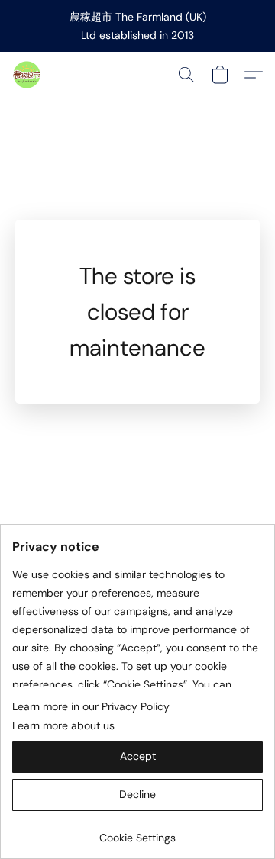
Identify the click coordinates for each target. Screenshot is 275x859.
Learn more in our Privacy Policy (91, 706)
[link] (137, 832)
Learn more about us (63, 725)
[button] (27, 75)
